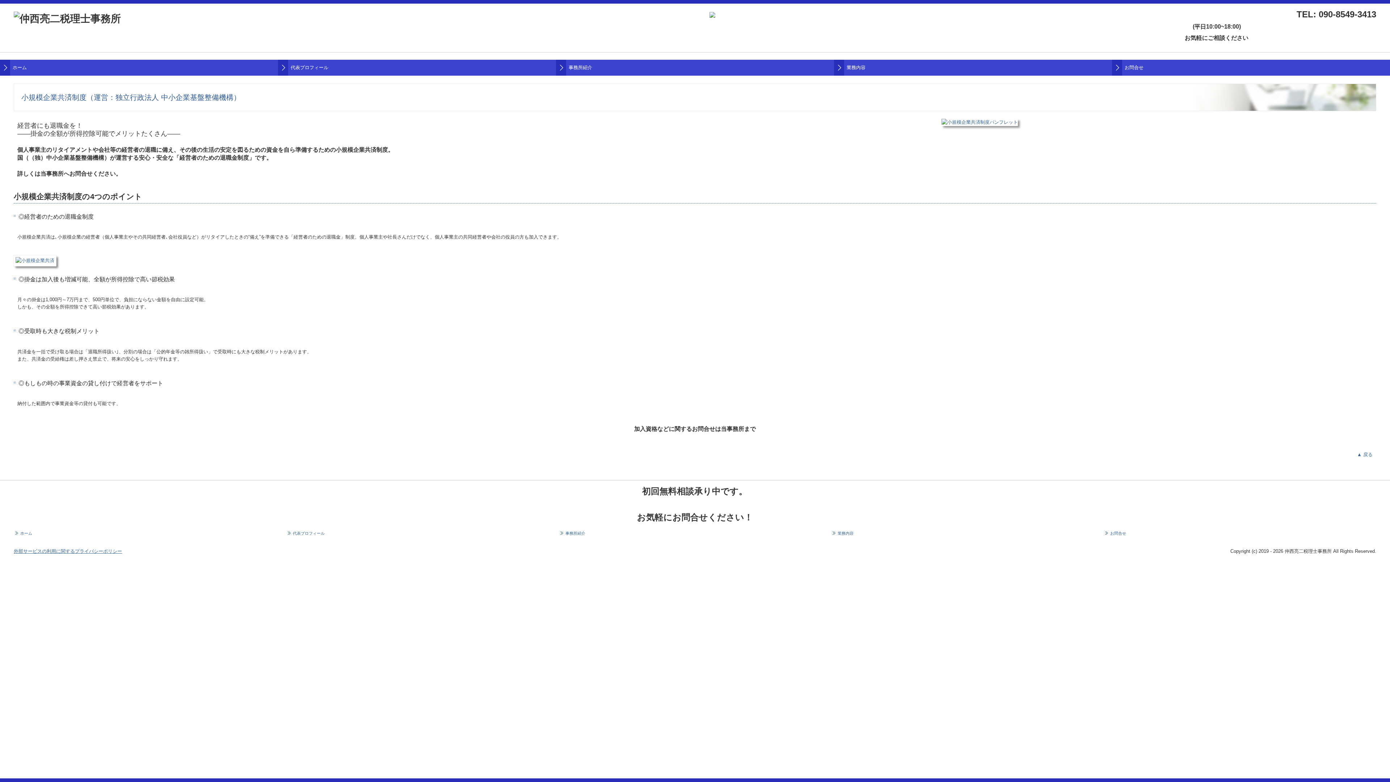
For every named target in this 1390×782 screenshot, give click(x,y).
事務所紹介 (580, 67)
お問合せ (1134, 67)
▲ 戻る (1365, 454)
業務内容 (856, 67)
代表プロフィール (309, 67)
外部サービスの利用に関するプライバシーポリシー (68, 551)
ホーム (20, 67)
